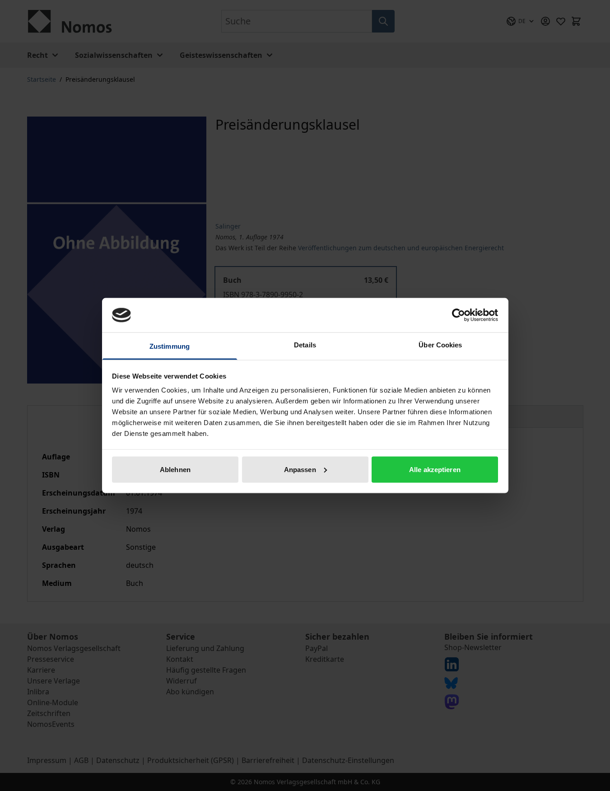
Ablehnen (175, 469)
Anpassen (300, 469)
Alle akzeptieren (435, 469)
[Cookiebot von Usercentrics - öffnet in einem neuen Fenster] (458, 315)
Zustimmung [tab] (169, 346)
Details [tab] (305, 345)
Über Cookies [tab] (440, 345)
